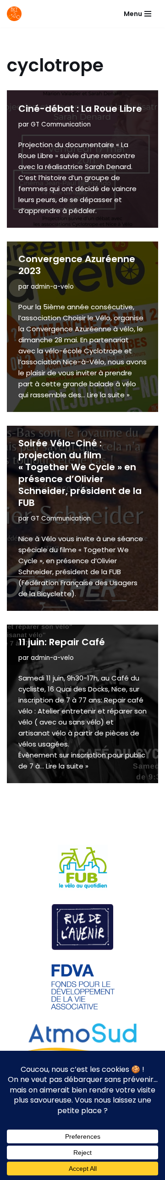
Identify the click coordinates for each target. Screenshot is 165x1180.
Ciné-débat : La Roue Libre (80, 108)
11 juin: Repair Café (61, 642)
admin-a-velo (52, 286)
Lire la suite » (108, 395)
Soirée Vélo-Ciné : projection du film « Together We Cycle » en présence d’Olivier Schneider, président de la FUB (80, 473)
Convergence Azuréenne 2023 (76, 264)
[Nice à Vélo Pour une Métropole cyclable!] (16, 13)
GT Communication (61, 124)
